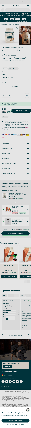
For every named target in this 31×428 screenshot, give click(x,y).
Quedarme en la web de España (15, 424)
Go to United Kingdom (15, 420)
